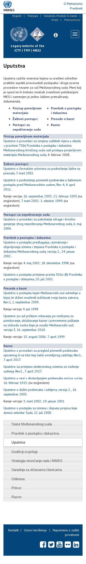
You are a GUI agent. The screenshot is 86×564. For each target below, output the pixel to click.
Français (33, 16)
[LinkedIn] (76, 544)
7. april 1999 (56, 337)
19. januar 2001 (53, 401)
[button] (56, 35)
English (17, 16)
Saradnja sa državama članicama (36, 470)
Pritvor (16, 488)
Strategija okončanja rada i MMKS (36, 461)
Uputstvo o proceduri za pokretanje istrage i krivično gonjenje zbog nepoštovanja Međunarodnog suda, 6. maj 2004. (42, 224)
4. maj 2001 (31, 263)
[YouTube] (59, 544)
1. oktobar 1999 (51, 201)
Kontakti (13, 530)
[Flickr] (68, 544)
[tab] (43, 424)
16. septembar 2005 (37, 196)
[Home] (48, 31)
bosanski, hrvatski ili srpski (60, 16)
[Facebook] (43, 544)
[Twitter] (51, 544)
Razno (16, 497)
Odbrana (18, 479)
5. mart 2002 (32, 401)
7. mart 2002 (30, 201)
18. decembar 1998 (55, 263)
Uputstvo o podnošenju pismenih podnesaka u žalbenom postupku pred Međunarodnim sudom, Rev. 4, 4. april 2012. (42, 184)
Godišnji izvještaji (24, 452)
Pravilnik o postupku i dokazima (35, 433)
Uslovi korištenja (35, 530)
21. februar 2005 (65, 196)
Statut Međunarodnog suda (31, 424)
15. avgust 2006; (35, 337)
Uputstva (18, 442)
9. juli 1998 (30, 309)
